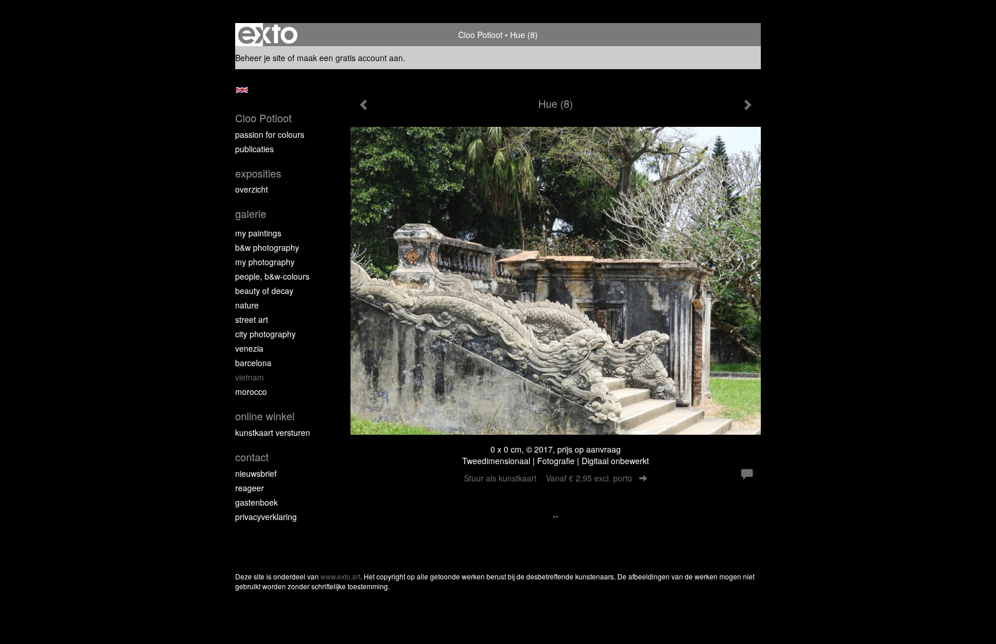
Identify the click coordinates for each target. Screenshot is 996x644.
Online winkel (265, 416)
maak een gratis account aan (350, 57)
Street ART (251, 319)
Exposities (258, 173)
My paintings (258, 233)
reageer (249, 488)
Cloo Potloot (480, 34)
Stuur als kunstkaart (548, 478)
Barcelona (253, 362)
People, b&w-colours (272, 276)
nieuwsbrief (256, 473)
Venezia (249, 348)
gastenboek (256, 502)
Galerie (250, 213)
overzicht (251, 189)
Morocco (251, 391)
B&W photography (267, 247)
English (241, 89)
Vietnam (249, 377)
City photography (265, 334)
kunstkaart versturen (272, 432)
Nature (247, 305)
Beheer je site (260, 57)
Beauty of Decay (264, 290)
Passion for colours (269, 134)
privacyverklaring (266, 516)
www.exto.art (340, 576)
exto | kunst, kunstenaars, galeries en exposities (267, 34)
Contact (252, 457)
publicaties (254, 149)
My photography (265, 262)
